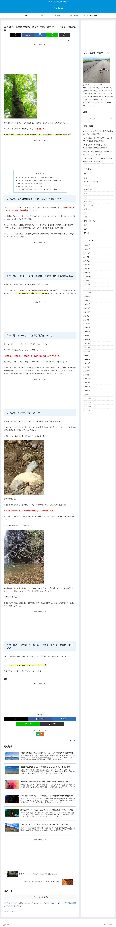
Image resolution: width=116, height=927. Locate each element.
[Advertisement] (40, 58)
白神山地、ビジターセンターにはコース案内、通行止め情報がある (39, 180)
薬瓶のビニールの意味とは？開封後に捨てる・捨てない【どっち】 (97, 153)
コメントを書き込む (40, 897)
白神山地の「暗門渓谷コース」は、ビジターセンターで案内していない (41, 189)
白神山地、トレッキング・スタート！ (30, 186)
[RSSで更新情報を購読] (42, 734)
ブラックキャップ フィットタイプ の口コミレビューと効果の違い (98, 132)
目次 (37, 173)
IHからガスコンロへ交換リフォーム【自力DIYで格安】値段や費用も (97, 139)
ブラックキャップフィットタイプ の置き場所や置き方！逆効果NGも (97, 160)
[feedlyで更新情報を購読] (38, 734)
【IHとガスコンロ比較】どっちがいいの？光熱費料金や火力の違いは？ (96, 146)
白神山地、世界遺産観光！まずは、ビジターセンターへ (36, 177)
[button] (64, 35)
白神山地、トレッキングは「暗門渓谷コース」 (33, 183)
